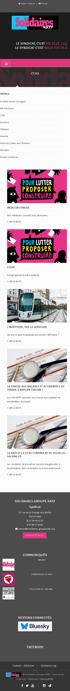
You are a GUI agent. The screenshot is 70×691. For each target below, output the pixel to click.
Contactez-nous (34, 535)
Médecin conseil (18, 207)
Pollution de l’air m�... (42, 589)
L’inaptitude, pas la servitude (27, 327)
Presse (44, 3)
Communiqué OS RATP (41, 574)
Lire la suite (15, 222)
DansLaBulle (46, 678)
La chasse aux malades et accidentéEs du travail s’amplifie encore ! (35, 388)
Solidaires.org (48, 665)
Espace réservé (27, 3)
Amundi (42, 560)
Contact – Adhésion (23, 665)
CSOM (11, 267)
